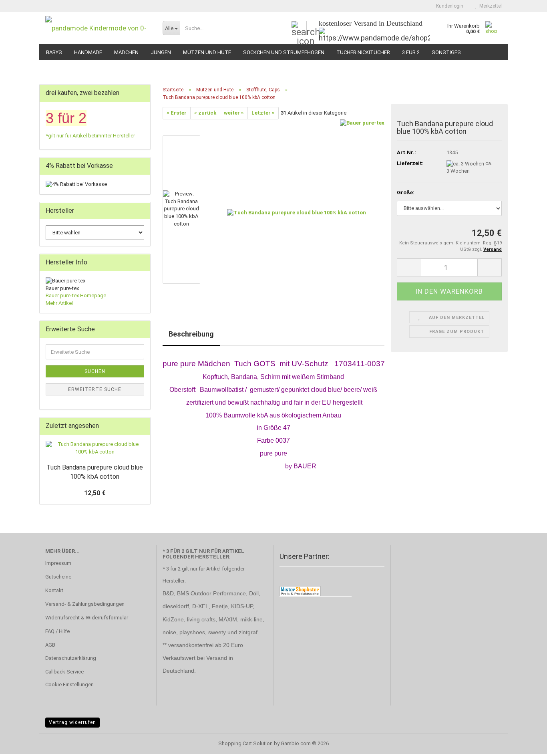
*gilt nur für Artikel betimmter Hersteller (90, 136)
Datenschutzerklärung (70, 658)
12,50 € (94, 493)
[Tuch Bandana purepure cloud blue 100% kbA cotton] (296, 209)
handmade (88, 52)
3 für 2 (411, 52)
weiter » (234, 113)
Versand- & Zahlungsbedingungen (85, 604)
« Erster (177, 113)
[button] (187, 131)
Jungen (161, 52)
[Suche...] (299, 28)
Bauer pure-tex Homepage (76, 295)
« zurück (205, 113)
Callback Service (64, 672)
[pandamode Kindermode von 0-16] (98, 28)
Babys (54, 52)
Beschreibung (191, 334)
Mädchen (126, 52)
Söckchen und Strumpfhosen (283, 52)
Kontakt (54, 590)
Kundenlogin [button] (448, 6)
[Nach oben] (525, 742)
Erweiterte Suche (94, 389)
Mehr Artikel (59, 303)
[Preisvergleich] (300, 591)
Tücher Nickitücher (363, 52)
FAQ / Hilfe (57, 631)
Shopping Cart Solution (245, 743)
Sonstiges (446, 52)
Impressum (58, 563)
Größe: (405, 193)
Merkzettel (489, 6)
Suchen (94, 371)
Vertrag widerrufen (72, 722)
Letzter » (263, 113)
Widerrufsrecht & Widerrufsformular (86, 618)
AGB (50, 645)
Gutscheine (58, 577)
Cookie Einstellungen (69, 684)
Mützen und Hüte (207, 52)
